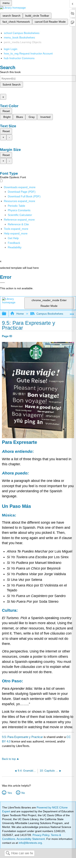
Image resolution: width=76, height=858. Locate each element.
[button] (14, 242)
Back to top (9, 758)
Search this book (10, 72)
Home (20, 313)
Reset (6, 111)
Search (7, 853)
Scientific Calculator (20, 214)
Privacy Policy (41, 835)
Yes (9, 792)
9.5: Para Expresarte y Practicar (22, 737)
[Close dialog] (2, 282)
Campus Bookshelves (50, 313)
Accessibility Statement (31, 838)
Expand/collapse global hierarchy (6, 313)
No (23, 792)
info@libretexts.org (30, 842)
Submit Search (12, 84)
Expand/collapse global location (72, 312)
